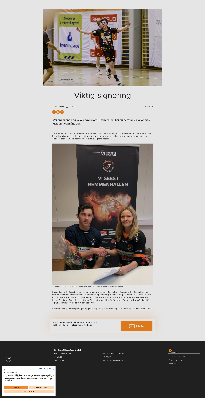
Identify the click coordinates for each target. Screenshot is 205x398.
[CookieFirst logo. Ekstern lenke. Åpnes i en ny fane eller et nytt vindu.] (4, 370)
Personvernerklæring (46, 368)
